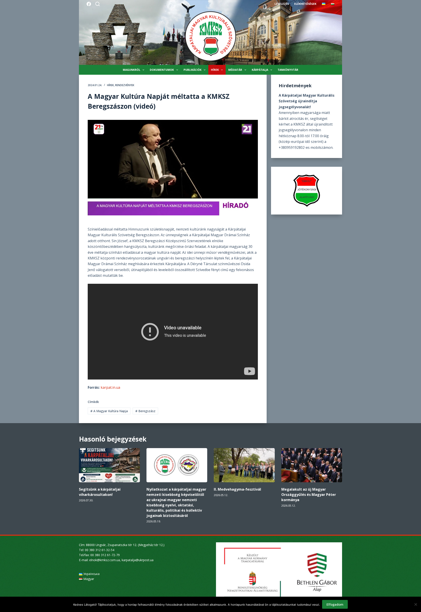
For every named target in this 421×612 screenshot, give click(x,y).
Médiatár (235, 70)
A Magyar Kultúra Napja (109, 411)
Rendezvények (124, 85)
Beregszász (145, 411)
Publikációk (193, 70)
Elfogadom (334, 604)
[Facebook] (89, 4)
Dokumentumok (162, 70)
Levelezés (282, 4)
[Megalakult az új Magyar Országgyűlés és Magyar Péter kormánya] (311, 465)
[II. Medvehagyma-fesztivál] (244, 465)
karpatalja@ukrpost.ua (137, 560)
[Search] (97, 4)
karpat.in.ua (110, 387)
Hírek (215, 70)
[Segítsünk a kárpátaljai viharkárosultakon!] (109, 465)
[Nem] (415, 604)
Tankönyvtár (288, 70)
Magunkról (131, 70)
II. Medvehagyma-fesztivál (237, 489)
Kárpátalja (260, 70)
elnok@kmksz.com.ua (104, 560)
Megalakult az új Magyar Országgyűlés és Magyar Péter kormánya (308, 494)
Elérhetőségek (305, 4)
